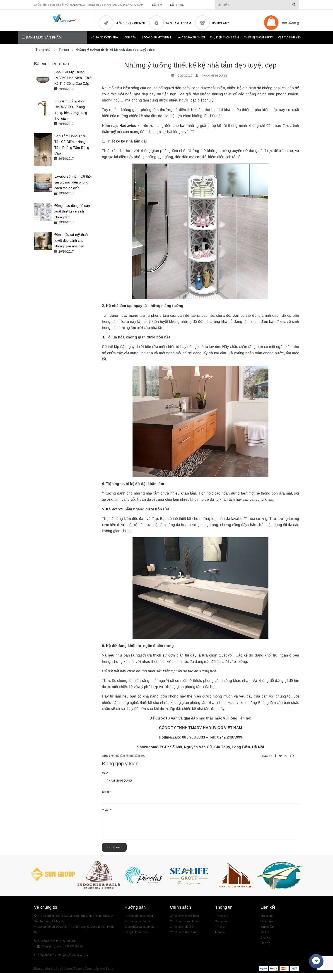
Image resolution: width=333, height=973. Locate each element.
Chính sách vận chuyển (185, 921)
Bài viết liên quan (51, 63)
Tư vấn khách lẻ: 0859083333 (57, 941)
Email (106, 791)
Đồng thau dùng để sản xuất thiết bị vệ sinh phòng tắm (72, 211)
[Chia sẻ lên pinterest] (286, 756)
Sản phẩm (221, 921)
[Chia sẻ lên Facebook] (276, 756)
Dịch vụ (265, 937)
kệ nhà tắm (118, 755)
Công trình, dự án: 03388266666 (62, 946)
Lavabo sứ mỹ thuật (156, 37)
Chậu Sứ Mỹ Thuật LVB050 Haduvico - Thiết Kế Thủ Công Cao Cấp (73, 77)
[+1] (292, 756)
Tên (105, 773)
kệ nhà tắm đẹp (136, 755)
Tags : (106, 755)
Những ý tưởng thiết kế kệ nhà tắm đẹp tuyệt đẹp (200, 65)
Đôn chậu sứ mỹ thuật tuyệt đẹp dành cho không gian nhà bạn (71, 240)
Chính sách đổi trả (181, 926)
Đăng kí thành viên (137, 932)
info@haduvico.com (75, 955)
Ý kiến (106, 810)
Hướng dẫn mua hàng (139, 915)
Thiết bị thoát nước (258, 37)
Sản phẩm (267, 926)
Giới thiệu (267, 921)
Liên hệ (265, 943)
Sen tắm (131, 37)
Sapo (110, 968)
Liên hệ (220, 932)
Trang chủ (267, 915)
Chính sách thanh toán (184, 915)
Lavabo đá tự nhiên (191, 37)
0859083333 (46, 955)
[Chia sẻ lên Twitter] (281, 756)
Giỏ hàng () (290, 23)
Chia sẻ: (267, 756)
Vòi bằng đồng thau (105, 37)
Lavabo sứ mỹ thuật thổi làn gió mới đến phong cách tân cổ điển (73, 182)
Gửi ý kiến (114, 847)
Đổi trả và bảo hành (137, 921)
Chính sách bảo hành (184, 932)
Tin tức (219, 926)
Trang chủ (221, 915)
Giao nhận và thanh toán (140, 926)
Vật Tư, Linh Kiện (290, 37)
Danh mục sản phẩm (43, 37)
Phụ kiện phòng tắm (224, 37)
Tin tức (265, 932)
